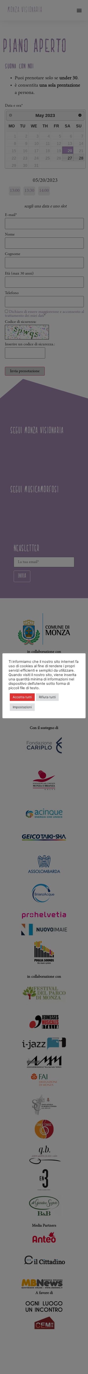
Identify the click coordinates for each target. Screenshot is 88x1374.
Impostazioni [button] (22, 707)
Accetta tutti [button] (22, 697)
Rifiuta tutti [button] (47, 697)
